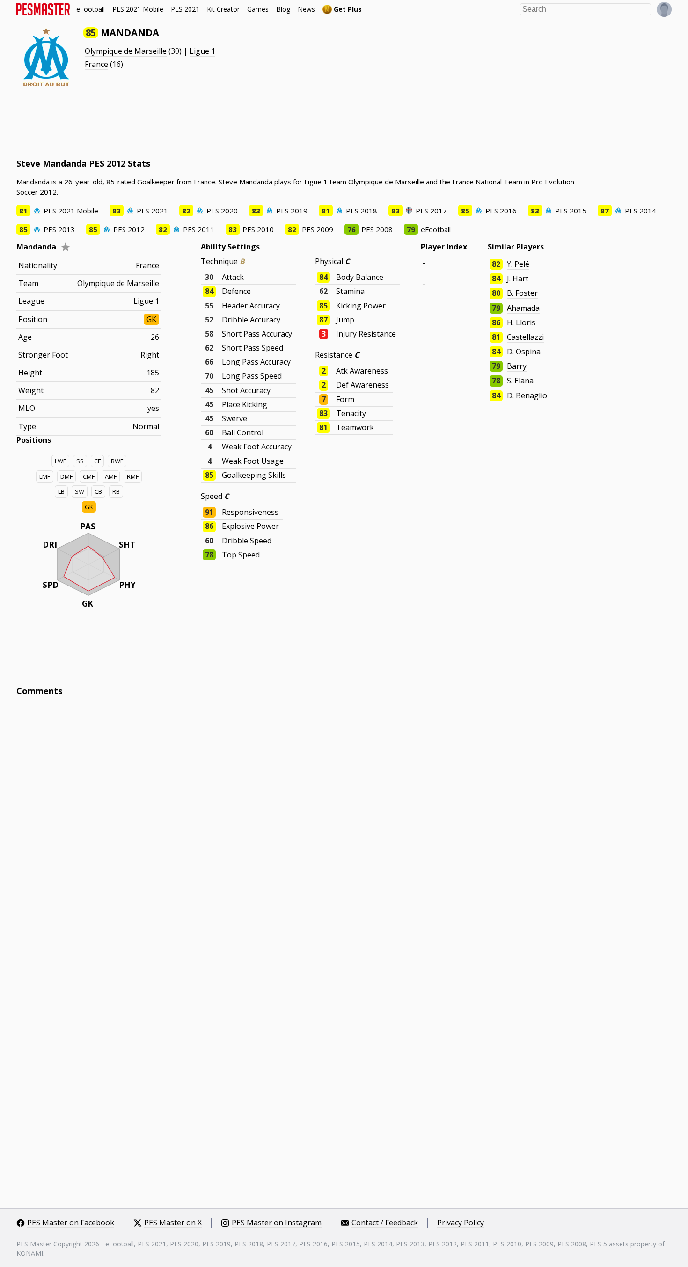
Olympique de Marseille (126, 51)
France (96, 64)
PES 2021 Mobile (137, 9)
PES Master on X (173, 1223)
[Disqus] (344, 830)
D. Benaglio (527, 395)
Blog (283, 9)
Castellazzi (525, 337)
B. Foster (522, 293)
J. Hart (517, 278)
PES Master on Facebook (70, 1223)
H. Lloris (521, 322)
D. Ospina (524, 351)
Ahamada (523, 308)
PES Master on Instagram (277, 1223)
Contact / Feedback (384, 1223)
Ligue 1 (202, 51)
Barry (517, 366)
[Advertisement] (186, 122)
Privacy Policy (460, 1223)
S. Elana (520, 380)
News (306, 9)
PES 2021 (185, 9)
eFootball (90, 9)
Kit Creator (223, 9)
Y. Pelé (518, 264)
